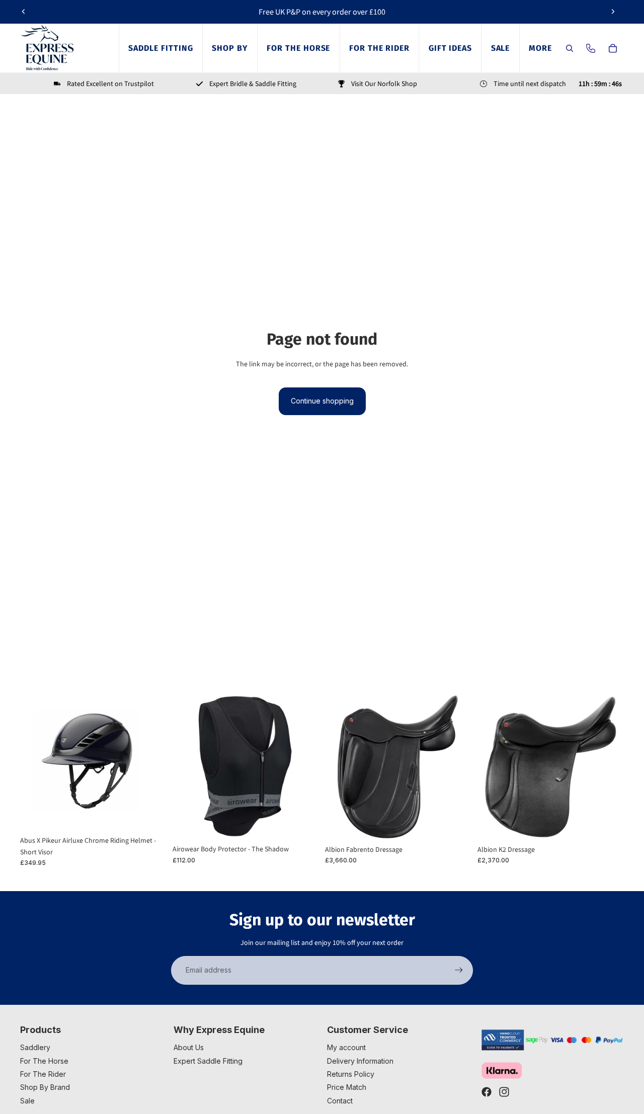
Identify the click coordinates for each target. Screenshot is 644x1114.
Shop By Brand (45, 1087)
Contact (340, 1100)
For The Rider (43, 1074)
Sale (27, 1100)
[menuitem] (540, 48)
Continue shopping (322, 400)
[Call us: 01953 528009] (591, 48)
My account (346, 1047)
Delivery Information (360, 1061)
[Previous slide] (24, 12)
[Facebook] (486, 1092)
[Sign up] (458, 970)
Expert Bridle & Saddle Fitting (252, 83)
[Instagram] (504, 1092)
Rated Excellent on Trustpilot (110, 83)
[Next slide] (613, 12)
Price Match (346, 1087)
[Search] (569, 48)
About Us (189, 1047)
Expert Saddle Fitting (208, 1061)
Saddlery (35, 1047)
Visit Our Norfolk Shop (384, 83)
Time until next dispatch (530, 83)
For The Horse (44, 1061)
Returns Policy (350, 1074)
